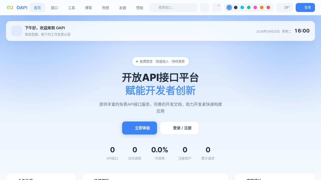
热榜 (105, 8)
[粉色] (255, 7)
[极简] (235, 7)
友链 (122, 8)
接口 (54, 8)
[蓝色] (229, 7)
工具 (71, 8)
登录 (307, 7)
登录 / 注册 (182, 128)
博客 (88, 8)
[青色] (242, 7)
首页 (37, 8)
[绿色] (248, 7)
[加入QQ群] (204, 7)
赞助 (139, 8)
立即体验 (142, 128)
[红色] (268, 7)
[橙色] (261, 7)
